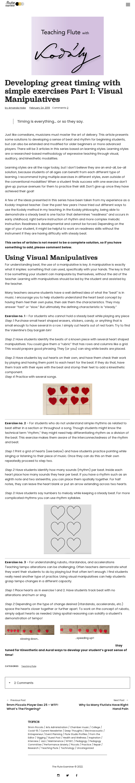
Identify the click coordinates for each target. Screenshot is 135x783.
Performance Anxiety (56, 744)
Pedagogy (81, 741)
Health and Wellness (74, 737)
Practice (86, 744)
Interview (33, 741)
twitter (67, 775)
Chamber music (79, 727)
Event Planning (53, 734)
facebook (76, 775)
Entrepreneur (35, 734)
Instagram (58, 775)
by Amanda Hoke (15, 107)
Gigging (41, 737)
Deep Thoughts (73, 730)
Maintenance (56, 741)
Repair (97, 744)
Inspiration (95, 737)
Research (33, 748)
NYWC (69, 741)
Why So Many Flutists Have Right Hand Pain (99, 705)
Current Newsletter (51, 730)
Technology (67, 748)
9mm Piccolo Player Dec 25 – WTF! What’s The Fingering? (32, 705)
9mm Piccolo (35, 727)
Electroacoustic (94, 730)
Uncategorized (85, 748)
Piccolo (75, 744)
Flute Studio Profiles (76, 734)
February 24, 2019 (39, 107)
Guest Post (54, 737)
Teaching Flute (28, 666)
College (95, 727)
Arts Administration (57, 727)
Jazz (43, 741)
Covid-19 (33, 730)
